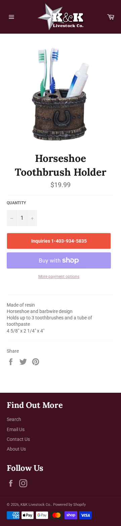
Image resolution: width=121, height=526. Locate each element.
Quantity (16, 203)
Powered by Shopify (69, 504)
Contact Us (18, 439)
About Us (16, 449)
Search (14, 419)
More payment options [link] (58, 276)
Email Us (16, 429)
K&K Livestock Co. (36, 504)
